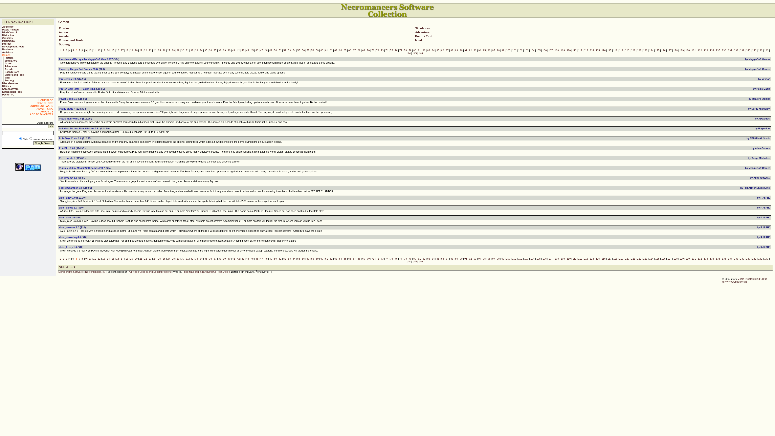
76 (396, 50)
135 (718, 50)
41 (233, 50)
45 (252, 50)
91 (465, 50)
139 (742, 50)
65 (345, 50)
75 (391, 50)
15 (113, 50)
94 (479, 50)
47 (261, 50)
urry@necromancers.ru (735, 281)
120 (627, 50)
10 (90, 50)
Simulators (11, 60)
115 (598, 50)
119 (621, 50)
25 (159, 50)
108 (557, 50)
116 (604, 50)
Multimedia (8, 41)
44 (247, 50)
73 (382, 50)
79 (410, 50)
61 (326, 50)
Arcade (9, 69)
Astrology (8, 26)
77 (400, 50)
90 (461, 50)
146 (421, 53)
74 (386, 50)
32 (192, 50)
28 (173, 50)
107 (551, 50)
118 (615, 50)
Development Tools (13, 46)
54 (294, 50)
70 (368, 50)
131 (694, 50)
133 (706, 50)
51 (280, 50)
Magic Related (10, 29)
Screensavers (10, 89)
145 (415, 53)
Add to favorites (41, 114)
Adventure (11, 66)
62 (331, 50)
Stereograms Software (70, 271)
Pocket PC (8, 94)
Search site (45, 103)
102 (520, 50)
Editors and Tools (14, 74)
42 (238, 50)
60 (321, 50)
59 (317, 50)
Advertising (45, 108)
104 (532, 50)
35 (205, 50)
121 (633, 50)
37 (215, 50)
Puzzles (9, 58)
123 (645, 50)
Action (8, 63)
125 (657, 50)
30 (182, 50)
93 (475, 50)
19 (131, 50)
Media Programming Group (752, 279)
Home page (46, 100)
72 (377, 50)
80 (414, 50)
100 (508, 50)
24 (154, 50)
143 (766, 50)
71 (373, 50)
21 (140, 50)
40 (229, 50)
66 (349, 50)
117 (609, 50)
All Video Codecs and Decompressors (150, 271)
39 (224, 50)
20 (136, 50)
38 (219, 50)
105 (538, 50)
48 (266, 50)
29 (178, 50)
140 (748, 50)
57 (308, 50)
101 (514, 50)
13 (103, 50)
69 (363, 50)
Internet (6, 43)
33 (196, 50)
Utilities (6, 86)
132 (700, 50)
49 (270, 50)
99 (503, 50)
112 (580, 50)
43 (243, 50)
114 (592, 50)
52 (284, 50)
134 (712, 50)
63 (335, 50)
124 (651, 50)
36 (210, 50)
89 (456, 50)
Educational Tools (12, 91)
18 (127, 50)
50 (275, 50)
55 (298, 50)
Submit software (41, 106)
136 (724, 50)
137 (730, 50)
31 (187, 50)
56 (303, 50)
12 (99, 50)
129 (682, 50)
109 (563, 50)
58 (312, 50)
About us (46, 111)
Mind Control (9, 32)
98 (498, 50)
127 (669, 50)
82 (424, 50)
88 (451, 50)
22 (145, 50)
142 (760, 50)
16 (117, 50)
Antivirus (7, 52)
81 (419, 50)
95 (484, 50)
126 (663, 50)
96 (489, 50)
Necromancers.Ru (95, 271)
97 (493, 50)
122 (639, 50)
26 (164, 50)
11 (94, 50)
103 (526, 50)
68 (359, 50)
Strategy (10, 80)
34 (201, 50)
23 (150, 50)
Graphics (7, 38)
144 (408, 53)
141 (754, 50)
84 (433, 50)
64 (340, 50)
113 (586, 50)
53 (289, 50)
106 (544, 50)
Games (6, 55)
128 (675, 50)
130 (688, 50)
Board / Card (12, 72)
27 (168, 50)
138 (736, 50)
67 (354, 50)
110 (569, 50)
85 (438, 50)
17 (122, 50)
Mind (7, 77)
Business (7, 49)
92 (470, 50)
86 (442, 50)
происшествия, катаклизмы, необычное (207, 271)
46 (257, 50)
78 (405, 50)
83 (428, 50)
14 (108, 50)
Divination (8, 35)
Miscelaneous (10, 83)
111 (574, 50)
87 (447, 50)
